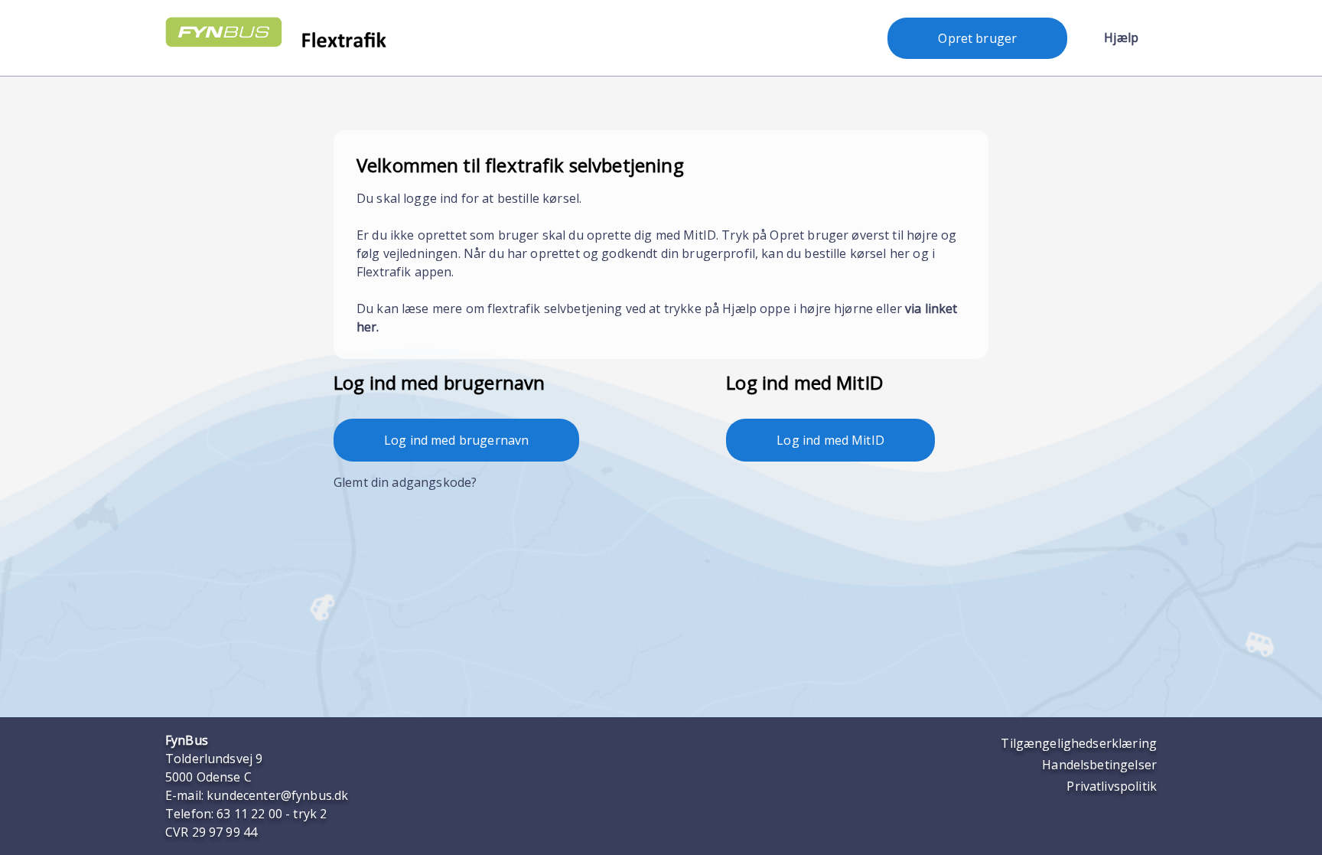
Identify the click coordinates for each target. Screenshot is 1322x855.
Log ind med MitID (830, 440)
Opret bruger (977, 38)
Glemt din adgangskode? (405, 482)
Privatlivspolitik (1111, 786)
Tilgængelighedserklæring (1079, 743)
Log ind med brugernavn (456, 440)
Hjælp (1121, 37)
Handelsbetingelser (1099, 764)
